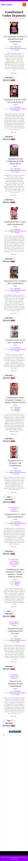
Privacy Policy (14, 853)
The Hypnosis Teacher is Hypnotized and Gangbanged (15, 39)
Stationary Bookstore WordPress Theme (13, 857)
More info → (14, 73)
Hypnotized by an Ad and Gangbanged (15, 341)
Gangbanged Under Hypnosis (17, 48)
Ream (9, 497)
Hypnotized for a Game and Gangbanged (15, 222)
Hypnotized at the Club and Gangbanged (15, 100)
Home (5, 18)
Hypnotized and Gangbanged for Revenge (15, 630)
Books (10, 18)
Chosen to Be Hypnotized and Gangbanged (15, 683)
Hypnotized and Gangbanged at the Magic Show (15, 161)
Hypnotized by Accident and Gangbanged (15, 282)
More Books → (16, 731)
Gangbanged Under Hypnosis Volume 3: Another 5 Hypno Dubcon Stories (15, 573)
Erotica (17, 49)
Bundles (17, 409)
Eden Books (9, 77)
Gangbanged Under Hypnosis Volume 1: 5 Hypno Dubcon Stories (15, 399)
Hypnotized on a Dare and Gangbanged (15, 515)
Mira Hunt (6, 4)
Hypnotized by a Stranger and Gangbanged (15, 463)
